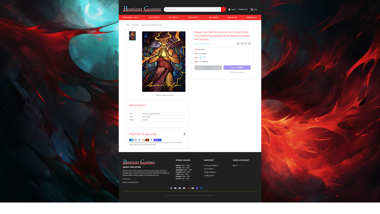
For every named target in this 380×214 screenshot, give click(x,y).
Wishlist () (243, 9)
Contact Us (232, 17)
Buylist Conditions (209, 172)
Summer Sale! (251, 17)
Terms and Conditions (211, 165)
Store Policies (208, 169)
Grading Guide (208, 175)
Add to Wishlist (202, 53)
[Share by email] (249, 43)
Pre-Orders (213, 17)
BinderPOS (211, 195)
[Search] (223, 9)
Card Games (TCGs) (131, 17)
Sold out (208, 68)
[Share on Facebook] (238, 43)
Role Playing (154, 17)
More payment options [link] (237, 72)
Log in (233, 9)
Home (128, 25)
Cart (255, 9)
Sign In (235, 165)
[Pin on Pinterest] (241, 43)
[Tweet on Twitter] (245, 43)
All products (135, 25)
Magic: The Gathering (202, 44)
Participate (193, 17)
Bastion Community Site (130, 182)
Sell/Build (173, 17)
